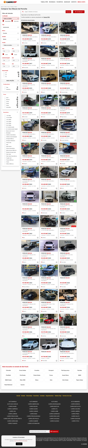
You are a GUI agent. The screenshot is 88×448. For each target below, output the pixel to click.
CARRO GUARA (33, 408)
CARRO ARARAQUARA (54, 404)
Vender (23, 395)
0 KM (6, 54)
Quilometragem (6, 57)
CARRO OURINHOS (54, 413)
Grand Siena (65, 375)
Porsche (12, 6)
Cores (4, 94)
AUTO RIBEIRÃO (75, 401)
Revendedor (8, 21)
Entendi (19, 444)
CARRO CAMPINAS (12, 408)
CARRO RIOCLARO (54, 416)
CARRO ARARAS (75, 404)
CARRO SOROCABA (12, 421)
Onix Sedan (65, 380)
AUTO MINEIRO (33, 401)
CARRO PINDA (75, 413)
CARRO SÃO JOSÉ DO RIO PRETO (13, 418)
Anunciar (67, 2)
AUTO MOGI (54, 401)
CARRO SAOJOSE (75, 418)
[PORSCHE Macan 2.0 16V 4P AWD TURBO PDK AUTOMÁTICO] (30, 51)
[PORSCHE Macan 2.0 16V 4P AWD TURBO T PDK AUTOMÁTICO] (49, 295)
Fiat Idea (79, 370)
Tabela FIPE (47, 17)
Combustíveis (6, 84)
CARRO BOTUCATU (75, 406)
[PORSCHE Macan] (68, 270)
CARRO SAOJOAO (54, 418)
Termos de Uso (67, 395)
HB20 (79, 375)
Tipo (3, 24)
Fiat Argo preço (65, 370)
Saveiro (23, 384)
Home (2, 6)
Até (13, 48)
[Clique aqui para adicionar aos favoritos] (37, 43)
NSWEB (85, 444)
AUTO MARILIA (12, 401)
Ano (3, 48)
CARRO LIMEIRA (75, 411)
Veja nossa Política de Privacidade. (20, 440)
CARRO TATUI (75, 421)
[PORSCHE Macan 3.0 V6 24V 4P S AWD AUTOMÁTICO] (30, 28)
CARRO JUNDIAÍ (33, 411)
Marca (3, 30)
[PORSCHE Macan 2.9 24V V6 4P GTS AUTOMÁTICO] (68, 344)
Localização (5, 16)
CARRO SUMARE (33, 421)
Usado (15, 54)
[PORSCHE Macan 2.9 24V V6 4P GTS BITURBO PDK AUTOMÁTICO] (49, 320)
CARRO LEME (54, 411)
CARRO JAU (12, 411)
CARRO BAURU (33, 406)
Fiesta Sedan (36, 375)
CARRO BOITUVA (54, 406)
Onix (51, 380)
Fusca (51, 375)
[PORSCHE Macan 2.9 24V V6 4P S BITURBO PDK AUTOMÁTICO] (68, 221)
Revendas (52, 2)
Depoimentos (50, 395)
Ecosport (51, 370)
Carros (5, 6)
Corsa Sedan (22, 370)
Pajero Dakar (79, 380)
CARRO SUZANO (54, 421)
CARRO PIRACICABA (12, 416)
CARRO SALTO (75, 416)
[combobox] (10, 18)
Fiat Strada (22, 375)
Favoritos (60, 2)
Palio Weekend (8, 384)
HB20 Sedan (8, 380)
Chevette (8, 370)
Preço (3, 63)
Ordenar (79, 12)
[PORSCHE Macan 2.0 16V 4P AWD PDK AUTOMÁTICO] (49, 76)
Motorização (5, 70)
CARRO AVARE (13, 406)
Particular (16, 21)
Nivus (36, 380)
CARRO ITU (54, 408)
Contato (73, 2)
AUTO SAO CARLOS (12, 404)
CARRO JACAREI (75, 408)
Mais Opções (10, 80)
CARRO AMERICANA (33, 404)
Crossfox (36, 370)
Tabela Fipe (44, 2)
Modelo (4, 36)
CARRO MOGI (33, 413)
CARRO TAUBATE (12, 423)
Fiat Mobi (8, 375)
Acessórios (6, 112)
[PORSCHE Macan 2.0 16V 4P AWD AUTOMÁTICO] (68, 28)
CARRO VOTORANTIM (33, 423)
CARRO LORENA (12, 413)
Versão (3, 42)
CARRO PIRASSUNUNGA (33, 416)
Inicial (18, 395)
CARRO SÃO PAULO (33, 418)
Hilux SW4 (22, 380)
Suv (8, 6)
